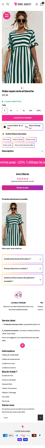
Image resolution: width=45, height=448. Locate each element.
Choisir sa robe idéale (9, 380)
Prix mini (6, 139)
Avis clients (5, 397)
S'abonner (40, 417)
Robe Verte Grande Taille (24, 145)
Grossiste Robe (7, 384)
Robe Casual (17, 139)
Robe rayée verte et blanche (12, 248)
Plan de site (5, 401)
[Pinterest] (22, 345)
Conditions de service (9, 368)
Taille (4, 105)
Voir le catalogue (3, 4)
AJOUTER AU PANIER (22, 118)
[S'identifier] (37, 4)
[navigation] (22, 88)
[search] (8, 4)
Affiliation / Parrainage (9, 392)
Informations (8, 351)
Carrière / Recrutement (9, 388)
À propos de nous (7, 375)
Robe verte (7, 145)
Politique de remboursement (11, 359)
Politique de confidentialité (10, 355)
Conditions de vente (8, 363)
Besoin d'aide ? (9, 371)
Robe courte (30, 139)
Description (8, 151)
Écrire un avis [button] (22, 188)
